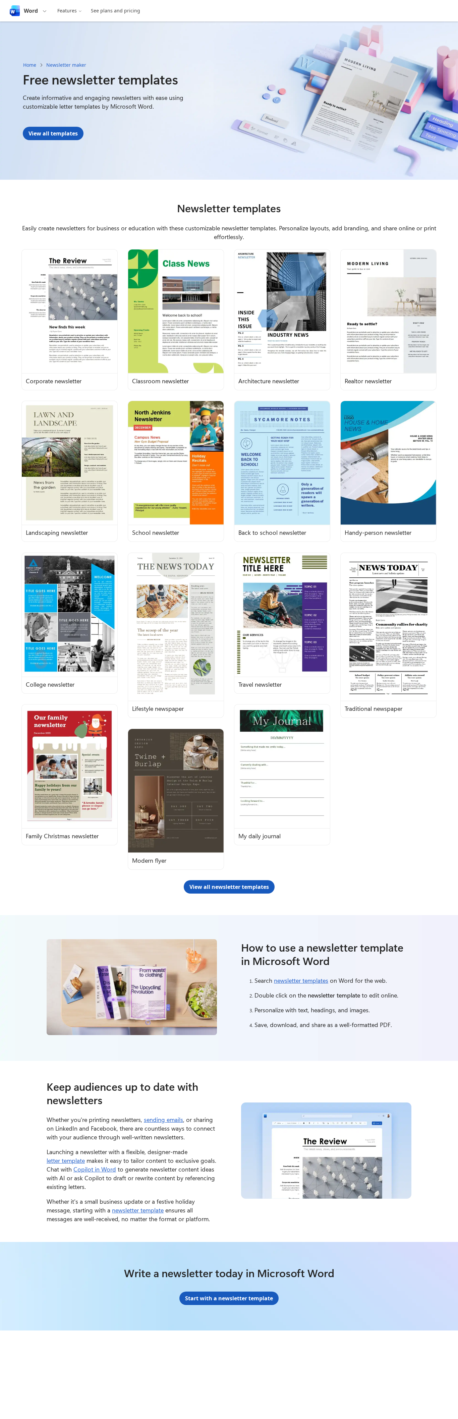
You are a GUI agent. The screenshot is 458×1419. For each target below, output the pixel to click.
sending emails (163, 1120)
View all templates (53, 133)
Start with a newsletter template (229, 1298)
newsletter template (138, 1210)
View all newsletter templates (229, 887)
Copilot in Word (94, 1169)
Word (31, 10)
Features (67, 10)
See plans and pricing (115, 10)
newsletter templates (301, 980)
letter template (66, 1160)
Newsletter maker (66, 65)
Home (29, 65)
